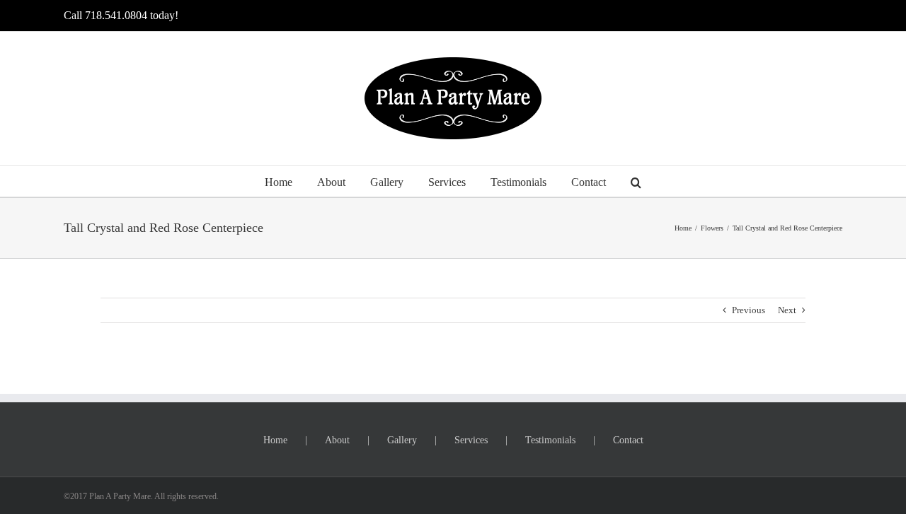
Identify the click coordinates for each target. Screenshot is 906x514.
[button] (636, 181)
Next (787, 310)
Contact (628, 440)
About (337, 440)
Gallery (402, 440)
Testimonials (550, 440)
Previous (748, 310)
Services (471, 440)
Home (275, 440)
